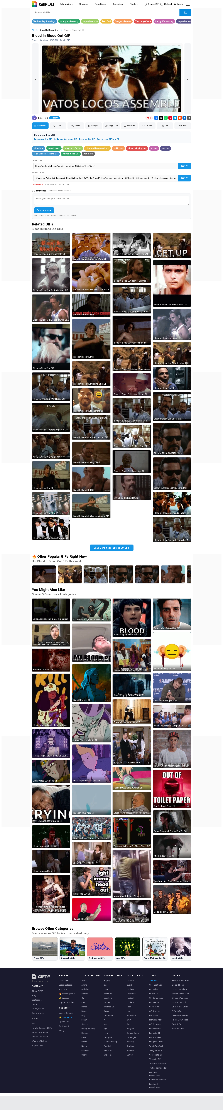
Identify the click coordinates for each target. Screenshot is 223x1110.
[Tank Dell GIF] (106, 21)
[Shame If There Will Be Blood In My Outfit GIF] (51, 894)
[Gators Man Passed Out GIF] (172, 614)
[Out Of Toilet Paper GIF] (172, 789)
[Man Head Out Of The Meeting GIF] (51, 635)
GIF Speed (153, 1015)
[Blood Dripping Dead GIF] (51, 861)
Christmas (131, 994)
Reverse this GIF (87, 139)
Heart (129, 1007)
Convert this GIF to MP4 (108, 139)
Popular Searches (66, 1002)
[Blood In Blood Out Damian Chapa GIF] (91, 506)
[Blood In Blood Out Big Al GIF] (91, 453)
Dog (83, 1015)
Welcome (108, 1055)
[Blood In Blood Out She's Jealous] (95, 574)
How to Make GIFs (180, 980)
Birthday (85, 989)
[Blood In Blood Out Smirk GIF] (51, 446)
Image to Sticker (156, 1042)
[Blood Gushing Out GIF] (172, 651)
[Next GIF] (187, 78)
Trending (118, 4)
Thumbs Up (109, 1007)
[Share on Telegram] (175, 118)
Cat (82, 998)
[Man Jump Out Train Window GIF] (132, 874)
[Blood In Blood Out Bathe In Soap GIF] (51, 275)
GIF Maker (153, 989)
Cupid (129, 985)
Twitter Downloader (157, 1068)
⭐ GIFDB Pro (65, 1017)
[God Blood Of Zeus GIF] (172, 899)
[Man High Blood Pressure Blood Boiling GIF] (91, 643)
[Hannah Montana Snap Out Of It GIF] (132, 655)
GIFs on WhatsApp (180, 998)
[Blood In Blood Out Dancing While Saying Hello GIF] (51, 308)
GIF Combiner (155, 1024)
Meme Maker (155, 1028)
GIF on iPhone (178, 985)
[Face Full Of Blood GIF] (51, 660)
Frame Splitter (155, 1020)
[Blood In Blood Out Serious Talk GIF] (91, 247)
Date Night (131, 1037)
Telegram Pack (155, 1050)
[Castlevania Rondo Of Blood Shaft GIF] (132, 832)
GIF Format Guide (180, 1007)
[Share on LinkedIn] (184, 118)
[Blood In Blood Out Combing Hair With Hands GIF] (132, 244)
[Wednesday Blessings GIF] (44, 21)
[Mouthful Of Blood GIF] (172, 846)
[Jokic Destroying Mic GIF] (172, 688)
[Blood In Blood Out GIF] (51, 347)
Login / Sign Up (66, 1013)
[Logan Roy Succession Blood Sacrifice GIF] (132, 803)
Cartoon (84, 994)
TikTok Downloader (157, 1063)
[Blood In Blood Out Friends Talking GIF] (172, 503)
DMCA (34, 1004)
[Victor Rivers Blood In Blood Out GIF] (172, 473)
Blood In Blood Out (49, 30)
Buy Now (130, 1050)
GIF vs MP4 (176, 1011)
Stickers (83, 4)
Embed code (38, 172)
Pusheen (85, 1050)
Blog (34, 995)
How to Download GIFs (42, 1028)
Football (130, 998)
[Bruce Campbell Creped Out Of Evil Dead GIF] (172, 821)
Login (180, 4)
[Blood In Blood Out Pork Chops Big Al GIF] (172, 529)
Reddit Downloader (157, 1080)
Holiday (84, 1033)
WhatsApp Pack (156, 1046)
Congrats (108, 1037)
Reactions (100, 4)
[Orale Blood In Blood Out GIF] (132, 487)
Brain (129, 1020)
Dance (84, 1007)
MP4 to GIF (154, 994)
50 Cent (130, 1055)
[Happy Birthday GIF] (90, 21)
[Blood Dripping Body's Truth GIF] (132, 685)
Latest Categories (66, 985)
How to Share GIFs (40, 1032)
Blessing (130, 1042)
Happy (107, 980)
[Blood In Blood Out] (121, 574)
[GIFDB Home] (33, 30)
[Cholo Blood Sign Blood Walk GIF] (91, 610)
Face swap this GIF (43, 139)
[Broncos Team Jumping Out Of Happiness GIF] (91, 828)
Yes (105, 1024)
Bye (105, 1028)
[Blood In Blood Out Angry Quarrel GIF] (51, 417)
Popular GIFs (37, 1045)
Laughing (108, 998)
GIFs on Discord (179, 1002)
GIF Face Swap (155, 985)
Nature (84, 1046)
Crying (107, 1011)
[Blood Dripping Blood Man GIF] (132, 618)
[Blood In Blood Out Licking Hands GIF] (132, 384)
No (105, 1020)
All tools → (154, 980)
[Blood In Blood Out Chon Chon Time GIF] (51, 610)
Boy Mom (131, 1046)
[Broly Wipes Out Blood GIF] (51, 771)
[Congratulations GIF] (123, 21)
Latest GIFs (64, 980)
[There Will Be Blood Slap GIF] (132, 711)
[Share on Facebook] (156, 118)
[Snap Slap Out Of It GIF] (91, 853)
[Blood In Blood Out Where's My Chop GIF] (132, 299)
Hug (106, 1033)
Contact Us (37, 1000)
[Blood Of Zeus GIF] (91, 683)
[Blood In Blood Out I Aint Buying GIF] (51, 386)
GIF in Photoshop (179, 989)
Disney (84, 1011)
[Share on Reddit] (180, 118)
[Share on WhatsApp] (166, 118)
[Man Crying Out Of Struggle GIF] (51, 804)
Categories (65, 4)
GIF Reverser (154, 1011)
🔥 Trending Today (67, 994)
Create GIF (153, 4)
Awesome (131, 1015)
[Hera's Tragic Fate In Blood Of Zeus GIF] (51, 743)
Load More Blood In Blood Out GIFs (111, 548)
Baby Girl (130, 1028)
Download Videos (180, 1015)
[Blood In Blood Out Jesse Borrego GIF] (51, 528)
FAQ (33, 1023)
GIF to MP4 (154, 1007)
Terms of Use (38, 1013)
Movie (84, 1042)
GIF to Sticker (155, 1037)
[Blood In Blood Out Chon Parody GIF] (51, 503)
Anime (84, 985)
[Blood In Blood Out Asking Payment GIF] (132, 359)
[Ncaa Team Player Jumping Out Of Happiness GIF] (172, 716)
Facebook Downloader (154, 1085)
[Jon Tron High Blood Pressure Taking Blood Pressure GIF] (172, 871)
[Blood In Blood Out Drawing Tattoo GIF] (91, 277)
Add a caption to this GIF (65, 139)
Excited (107, 1002)
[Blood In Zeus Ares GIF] (91, 800)
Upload (168, 4)
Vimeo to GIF (154, 1059)
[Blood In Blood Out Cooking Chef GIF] (132, 436)
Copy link (37, 160)
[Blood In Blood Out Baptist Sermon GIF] (132, 270)
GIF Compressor (156, 998)
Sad (106, 985)
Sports (84, 1055)
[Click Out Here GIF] (91, 909)
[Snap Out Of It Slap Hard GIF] (132, 745)
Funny (84, 1020)
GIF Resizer (154, 1002)
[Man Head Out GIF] (91, 881)
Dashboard (64, 1026)
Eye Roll (107, 1046)
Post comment (44, 210)
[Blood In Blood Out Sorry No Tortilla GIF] (132, 410)
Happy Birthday (88, 1028)
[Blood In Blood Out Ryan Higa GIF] (132, 461)
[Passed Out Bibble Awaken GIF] (132, 778)
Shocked (108, 1050)
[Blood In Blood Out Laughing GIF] (91, 400)
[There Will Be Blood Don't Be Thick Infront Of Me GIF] (132, 911)
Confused (108, 1015)
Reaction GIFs (178, 1028)
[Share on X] (161, 118)
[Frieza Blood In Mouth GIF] (91, 723)
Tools (133, 4)
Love (83, 1037)
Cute (83, 1002)
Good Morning (110, 1042)
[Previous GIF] (35, 78)
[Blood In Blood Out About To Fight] (70, 574)
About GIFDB (37, 991)
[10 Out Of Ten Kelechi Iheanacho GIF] (172, 749)
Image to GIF (154, 1033)
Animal (84, 980)
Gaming (84, 1024)
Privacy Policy (38, 1009)
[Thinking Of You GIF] (143, 21)
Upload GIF (64, 1021)
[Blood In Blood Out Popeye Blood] (44, 574)
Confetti (130, 1002)
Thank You (108, 994)
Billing (61, 1030)
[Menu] (187, 4)
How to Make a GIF (40, 1037)
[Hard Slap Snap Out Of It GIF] (91, 764)
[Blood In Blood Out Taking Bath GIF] (172, 283)
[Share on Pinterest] (170, 118)
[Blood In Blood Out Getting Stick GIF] (91, 373)
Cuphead (131, 989)
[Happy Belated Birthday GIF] (189, 21)
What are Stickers (39, 1041)
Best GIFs (176, 1024)
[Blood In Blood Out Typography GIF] (51, 244)
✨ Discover (64, 998)
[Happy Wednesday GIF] (164, 21)
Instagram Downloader (154, 1074)
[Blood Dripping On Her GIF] (51, 836)
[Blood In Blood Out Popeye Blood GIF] (132, 330)
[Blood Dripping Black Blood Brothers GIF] (51, 700)
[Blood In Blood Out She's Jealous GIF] (91, 427)
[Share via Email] (189, 118)
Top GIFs (63, 989)
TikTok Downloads (180, 1020)
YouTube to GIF (155, 1055)
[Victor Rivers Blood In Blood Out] (147, 574)
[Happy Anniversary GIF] (69, 21)
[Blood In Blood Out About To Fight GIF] (172, 353)
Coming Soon (133, 1033)
